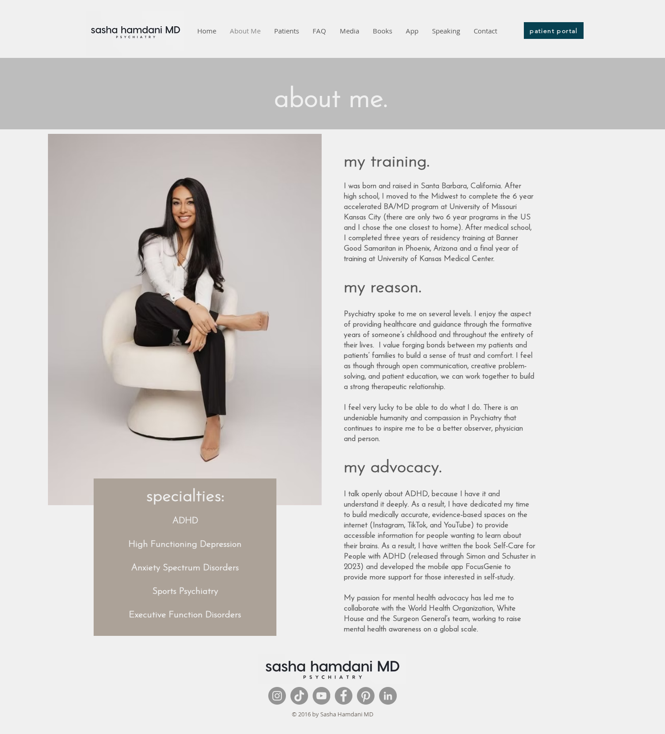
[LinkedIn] (388, 696)
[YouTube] (321, 696)
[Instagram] (277, 696)
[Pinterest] (366, 696)
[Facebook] (343, 696)
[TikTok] (299, 696)
